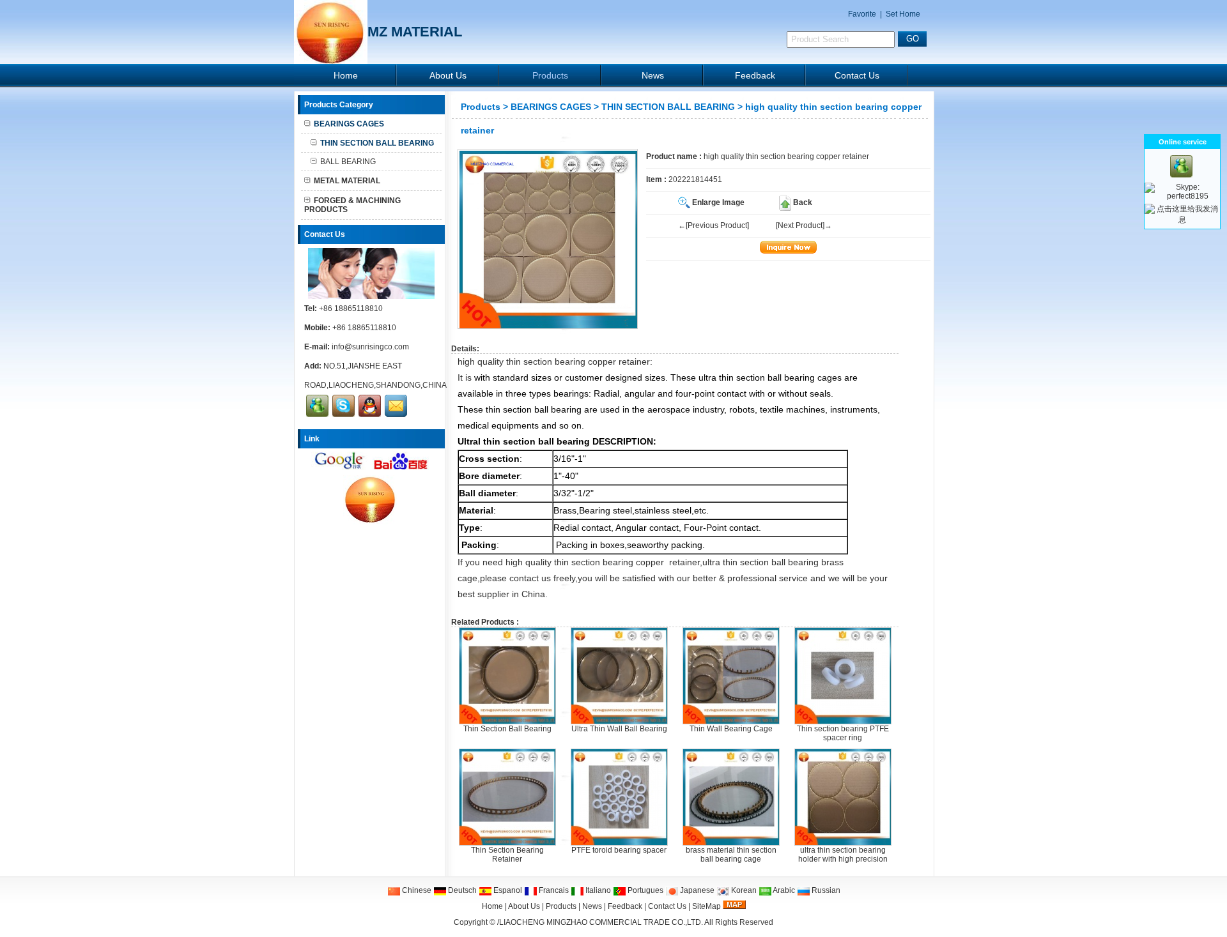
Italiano (597, 890)
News (653, 75)
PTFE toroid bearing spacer (619, 850)
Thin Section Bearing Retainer (507, 855)
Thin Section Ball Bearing (507, 728)
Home (346, 75)
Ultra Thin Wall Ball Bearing (619, 728)
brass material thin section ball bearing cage (731, 855)
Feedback (755, 75)
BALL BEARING (348, 161)
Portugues (644, 890)
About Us (448, 75)
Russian (825, 890)
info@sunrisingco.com (370, 346)
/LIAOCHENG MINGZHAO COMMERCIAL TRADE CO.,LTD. (600, 922)
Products (550, 75)
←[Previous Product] (713, 225)
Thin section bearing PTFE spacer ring (843, 733)
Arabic (783, 890)
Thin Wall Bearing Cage (731, 728)
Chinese (415, 890)
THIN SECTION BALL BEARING (668, 107)
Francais (553, 890)
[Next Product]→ (804, 225)
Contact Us (857, 75)
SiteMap (706, 906)
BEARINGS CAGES (551, 107)
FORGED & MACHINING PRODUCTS (352, 205)
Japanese (696, 890)
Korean (743, 890)
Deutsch (461, 890)
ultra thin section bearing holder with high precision (843, 855)
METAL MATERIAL (347, 180)
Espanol (506, 890)
